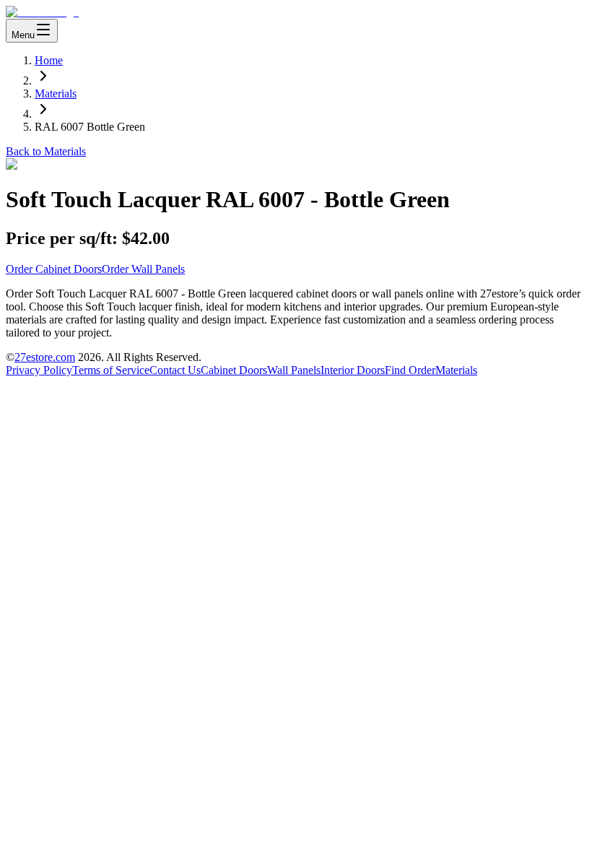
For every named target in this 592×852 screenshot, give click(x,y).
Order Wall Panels (143, 269)
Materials (56, 93)
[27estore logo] (42, 12)
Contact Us (175, 370)
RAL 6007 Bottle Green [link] (90, 127)
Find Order (410, 370)
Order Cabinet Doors (54, 269)
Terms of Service (110, 370)
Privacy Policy (39, 370)
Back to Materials (46, 151)
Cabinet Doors (234, 370)
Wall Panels (294, 370)
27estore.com (44, 357)
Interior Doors (353, 370)
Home (49, 60)
